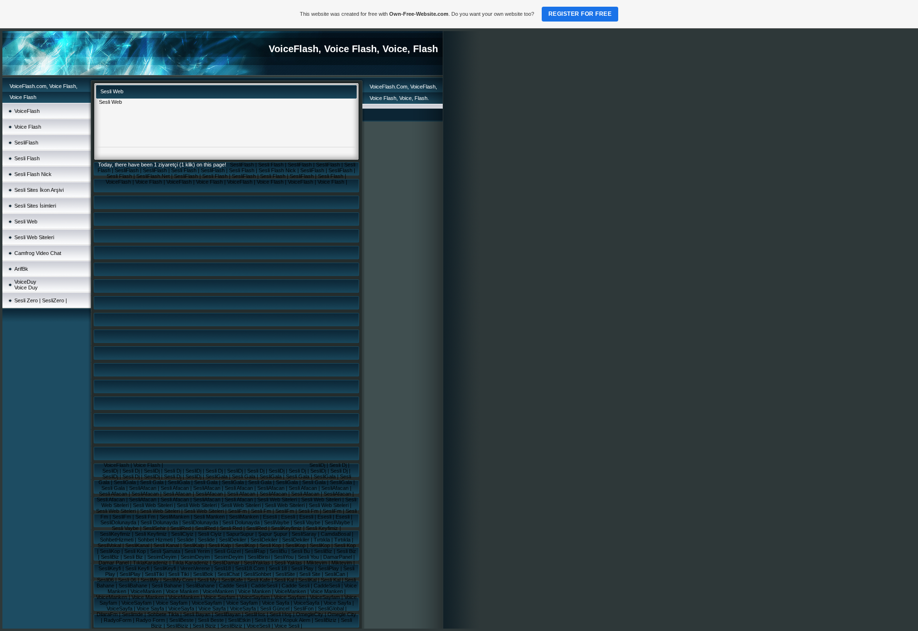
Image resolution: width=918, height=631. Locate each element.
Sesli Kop (271, 545)
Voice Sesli (287, 626)
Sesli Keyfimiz (322, 528)
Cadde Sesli (233, 585)
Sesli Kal (284, 580)
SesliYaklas (258, 562)
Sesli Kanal (166, 545)
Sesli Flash (27, 158)
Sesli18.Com (250, 568)
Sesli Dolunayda (160, 522)
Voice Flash (27, 127)
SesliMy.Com (179, 580)
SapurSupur (240, 534)
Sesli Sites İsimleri (35, 206)
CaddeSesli (265, 585)
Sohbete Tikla (163, 614)
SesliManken (175, 517)
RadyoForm (118, 620)
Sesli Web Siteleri (34, 237)
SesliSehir (155, 528)
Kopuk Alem (297, 620)
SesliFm (238, 511)
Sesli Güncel (275, 608)
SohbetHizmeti (117, 539)
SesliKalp (194, 545)
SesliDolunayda (119, 522)
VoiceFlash (27, 111)
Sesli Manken (210, 517)
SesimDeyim (162, 557)
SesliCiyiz (183, 534)
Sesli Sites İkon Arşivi (39, 190)
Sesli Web (25, 221)
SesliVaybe (277, 522)
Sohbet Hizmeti (156, 539)
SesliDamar (227, 562)
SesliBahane (134, 585)
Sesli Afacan (175, 488)
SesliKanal (138, 545)
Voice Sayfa (276, 603)
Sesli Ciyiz (210, 534)
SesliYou (284, 557)
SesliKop (246, 545)
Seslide (186, 539)
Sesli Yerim (198, 551)
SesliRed (181, 528)
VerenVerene (195, 568)
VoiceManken (147, 591)
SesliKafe (232, 580)
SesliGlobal (331, 608)
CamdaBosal (336, 534)
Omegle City (342, 614)
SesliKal (308, 580)
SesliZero (53, 300)
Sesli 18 (278, 568)
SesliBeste (182, 620)
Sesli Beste (211, 620)
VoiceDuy (25, 282)
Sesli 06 (128, 580)
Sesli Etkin (267, 620)
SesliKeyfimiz (287, 528)
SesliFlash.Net (153, 176)
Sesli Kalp (220, 545)
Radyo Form (151, 620)
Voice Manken (183, 591)
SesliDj (318, 465)
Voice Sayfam (220, 597)
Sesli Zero (26, 300)
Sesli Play (303, 568)
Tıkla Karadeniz (191, 562)
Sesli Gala (244, 476)
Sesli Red (231, 528)
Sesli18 (223, 568)
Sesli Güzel (228, 551)
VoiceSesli (259, 626)
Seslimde (133, 614)
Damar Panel (114, 562)
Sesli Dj (338, 465)
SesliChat (229, 574)
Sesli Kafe (259, 580)
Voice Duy (26, 287)
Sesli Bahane (167, 585)
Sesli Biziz (205, 626)
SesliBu (279, 551)
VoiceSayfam (255, 597)
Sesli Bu (301, 551)
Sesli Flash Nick (33, 174)
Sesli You (309, 557)
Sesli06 (106, 580)
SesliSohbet (258, 574)
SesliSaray (305, 534)
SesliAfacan (143, 488)
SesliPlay (329, 568)
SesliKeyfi (110, 568)
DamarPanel (338, 557)
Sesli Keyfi (138, 568)
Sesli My (208, 580)
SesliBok (204, 574)
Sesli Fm (262, 511)
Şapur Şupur (273, 534)
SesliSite (285, 574)
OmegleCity (310, 614)
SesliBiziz (326, 620)
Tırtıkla (322, 539)
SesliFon (304, 608)
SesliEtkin (240, 620)
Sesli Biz (346, 551)
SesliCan (336, 574)
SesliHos (256, 614)
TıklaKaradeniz (151, 562)
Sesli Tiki (179, 574)
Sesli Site (310, 574)
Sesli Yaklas (289, 562)
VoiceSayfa (307, 603)
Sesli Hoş (281, 614)
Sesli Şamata (166, 551)
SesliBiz (324, 551)
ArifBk (21, 269)
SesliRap (256, 551)
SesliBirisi (259, 557)
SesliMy (150, 580)
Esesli (270, 517)
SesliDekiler (233, 539)
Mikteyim (317, 562)
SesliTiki (155, 574)
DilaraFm (108, 614)
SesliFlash (26, 142)
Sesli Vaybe (308, 522)
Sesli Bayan (197, 614)
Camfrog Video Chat (37, 253)
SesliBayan (228, 614)
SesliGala (217, 476)
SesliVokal (110, 545)
